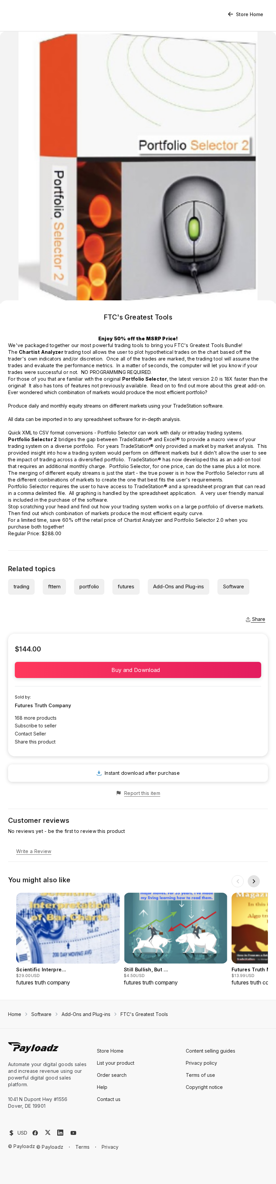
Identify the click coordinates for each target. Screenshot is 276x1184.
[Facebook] (35, 1133)
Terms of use (200, 1075)
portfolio (89, 586)
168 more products (36, 718)
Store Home (249, 14)
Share (258, 619)
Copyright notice (204, 1087)
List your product (115, 1063)
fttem (54, 586)
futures (126, 586)
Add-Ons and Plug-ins (178, 586)
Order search (112, 1075)
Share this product (35, 742)
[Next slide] (254, 881)
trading (21, 586)
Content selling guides (210, 1051)
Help (102, 1087)
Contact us (108, 1099)
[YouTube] (73, 1133)
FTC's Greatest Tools (144, 1014)
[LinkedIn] (60, 1133)
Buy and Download (137, 670)
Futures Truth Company (43, 705)
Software (233, 586)
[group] (68, 939)
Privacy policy (201, 1063)
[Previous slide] (238, 881)
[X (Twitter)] (47, 1132)
